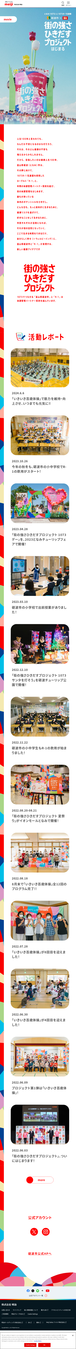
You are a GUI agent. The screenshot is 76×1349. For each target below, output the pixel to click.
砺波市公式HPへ (40, 1253)
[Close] (73, 1335)
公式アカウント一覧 (36, 1295)
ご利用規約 (5, 1314)
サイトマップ (17, 1310)
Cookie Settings (33, 1314)
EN (29, 1322)
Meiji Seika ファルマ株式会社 (55, 1322)
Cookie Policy (38, 1341)
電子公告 (44, 1310)
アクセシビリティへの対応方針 (61, 1310)
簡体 (37, 1322)
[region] (38, 1340)
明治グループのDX (17, 1314)
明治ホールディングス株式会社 (11, 1322)
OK (44, 1345)
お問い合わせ (6, 1310)
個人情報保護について (31, 1310)
